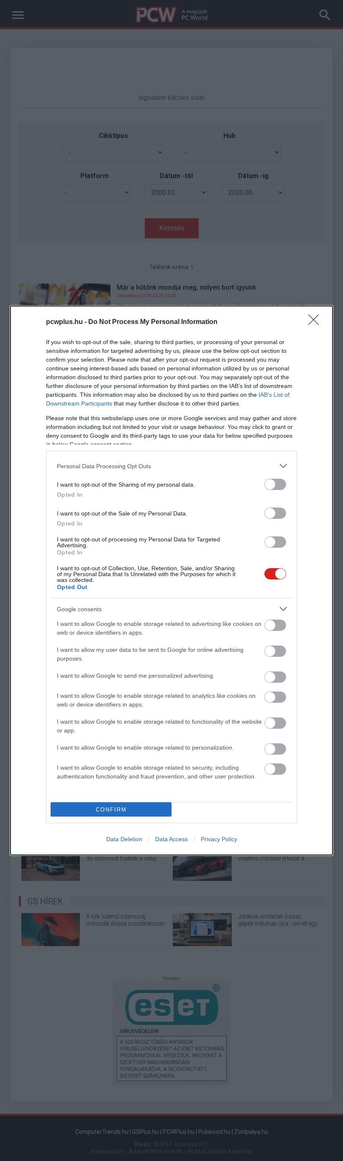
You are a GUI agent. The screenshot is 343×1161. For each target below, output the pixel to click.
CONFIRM (111, 809)
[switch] (275, 484)
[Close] (316, 322)
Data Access (171, 839)
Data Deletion (124, 839)
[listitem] (171, 466)
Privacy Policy (219, 839)
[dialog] (171, 580)
